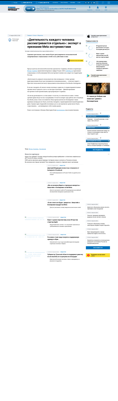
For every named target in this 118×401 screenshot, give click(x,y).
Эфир (106, 10)
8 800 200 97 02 (27, 2)
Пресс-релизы (64, 2)
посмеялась (61, 110)
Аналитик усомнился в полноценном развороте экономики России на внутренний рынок (98, 241)
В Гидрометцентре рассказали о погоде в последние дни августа (102, 47)
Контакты (55, 2)
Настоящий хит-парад (94, 140)
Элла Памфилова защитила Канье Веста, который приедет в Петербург (98, 144)
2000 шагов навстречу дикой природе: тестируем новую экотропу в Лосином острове (51, 160)
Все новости (97, 248)
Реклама (72, 2)
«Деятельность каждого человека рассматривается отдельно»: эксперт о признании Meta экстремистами (54, 43)
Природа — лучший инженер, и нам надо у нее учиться (97, 120)
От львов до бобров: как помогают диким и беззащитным (96, 98)
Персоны (98, 10)
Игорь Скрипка (32, 71)
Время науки (91, 127)
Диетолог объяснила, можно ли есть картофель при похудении (98, 208)
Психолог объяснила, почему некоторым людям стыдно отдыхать (98, 224)
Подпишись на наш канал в (76, 60)
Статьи (34, 35)
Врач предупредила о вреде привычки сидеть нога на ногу (96, 232)
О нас (79, 2)
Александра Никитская (15, 39)
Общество (40, 35)
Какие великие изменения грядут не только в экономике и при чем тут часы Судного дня (98, 132)
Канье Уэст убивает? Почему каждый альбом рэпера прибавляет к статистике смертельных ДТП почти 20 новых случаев (53, 157)
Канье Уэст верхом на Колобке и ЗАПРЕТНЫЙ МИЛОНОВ (56, 9)
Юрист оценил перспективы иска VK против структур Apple (102, 55)
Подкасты (89, 10)
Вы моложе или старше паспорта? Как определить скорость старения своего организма (51, 162)
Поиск (103, 3)
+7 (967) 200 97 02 (43, 2)
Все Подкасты (98, 150)
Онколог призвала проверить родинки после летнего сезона (96, 216)
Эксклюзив (42, 149)
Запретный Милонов (44, 7)
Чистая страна (91, 116)
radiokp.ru (69, 71)
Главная (29, 35)
